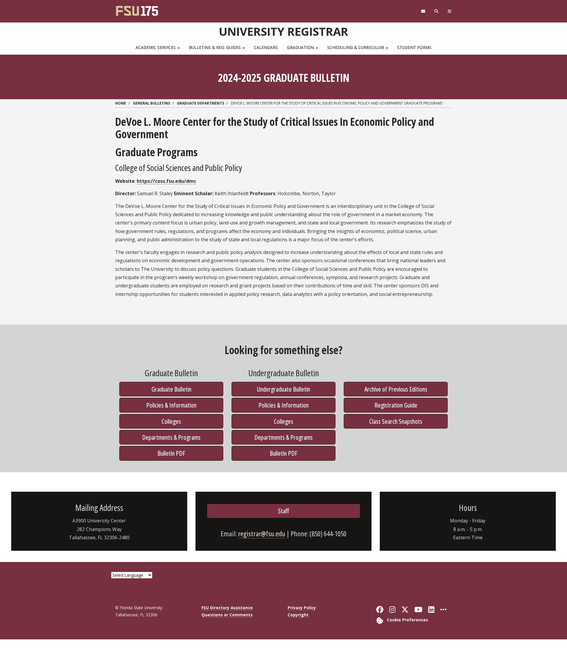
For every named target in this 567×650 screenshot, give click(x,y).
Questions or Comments (226, 615)
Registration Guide (395, 404)
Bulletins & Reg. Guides (215, 47)
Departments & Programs (171, 437)
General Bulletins (151, 103)
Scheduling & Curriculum (356, 47)
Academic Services (156, 47)
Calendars (266, 47)
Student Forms (414, 47)
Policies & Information (171, 404)
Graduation (301, 47)
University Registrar (283, 31)
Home (120, 103)
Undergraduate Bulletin (283, 389)
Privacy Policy (302, 607)
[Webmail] (423, 11)
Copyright (298, 615)
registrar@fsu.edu (261, 533)
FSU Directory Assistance (227, 607)
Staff (283, 510)
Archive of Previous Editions (395, 389)
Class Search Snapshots (395, 421)
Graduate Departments (200, 103)
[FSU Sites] (449, 11)
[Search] (437, 11)
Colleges (171, 421)
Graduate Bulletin (171, 389)
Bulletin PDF (171, 453)
